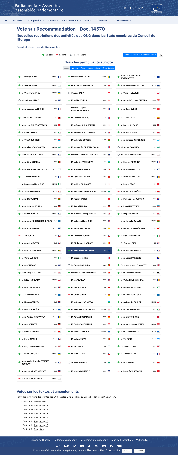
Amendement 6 (41, 421)
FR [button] (124, 8)
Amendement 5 (41, 417)
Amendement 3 (41, 409)
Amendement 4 (41, 413)
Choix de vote (108, 68)
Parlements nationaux (65, 440)
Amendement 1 (41, 401)
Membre (75, 68)
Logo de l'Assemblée (122, 440)
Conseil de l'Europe (40, 440)
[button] (161, 55)
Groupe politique (93, 68)
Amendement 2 (41, 405)
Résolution (39, 429)
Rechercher (123, 20)
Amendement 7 (41, 425)
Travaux (52, 20)
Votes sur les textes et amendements (139, 55)
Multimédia (142, 440)
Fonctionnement (70, 20)
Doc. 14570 (111, 397)
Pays (83, 68)
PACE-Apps (138, 8)
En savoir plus (113, 450)
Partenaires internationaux (94, 440)
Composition (34, 20)
